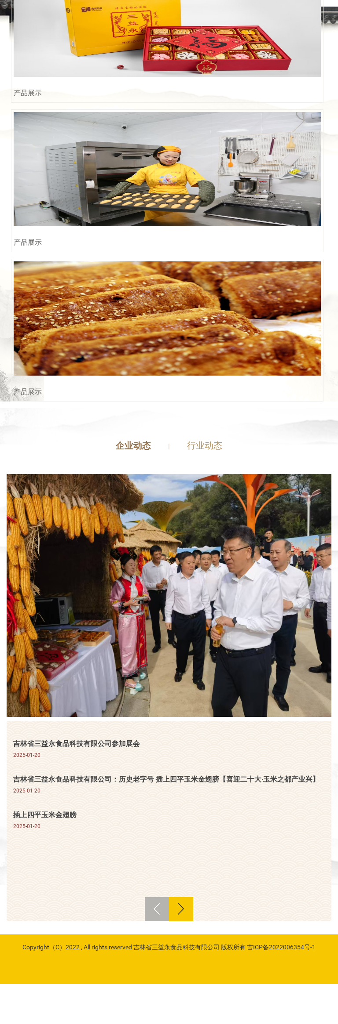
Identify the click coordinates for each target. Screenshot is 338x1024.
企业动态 (133, 445)
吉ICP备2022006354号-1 (281, 947)
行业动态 (204, 445)
